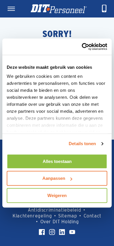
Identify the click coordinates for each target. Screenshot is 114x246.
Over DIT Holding (59, 221)
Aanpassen (53, 178)
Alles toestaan (57, 161)
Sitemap (67, 216)
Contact (92, 216)
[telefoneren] (104, 8)
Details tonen (82, 143)
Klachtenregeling (32, 216)
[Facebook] (42, 232)
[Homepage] (59, 8)
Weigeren (57, 195)
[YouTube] (72, 232)
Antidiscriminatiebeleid (54, 210)
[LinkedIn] (62, 232)
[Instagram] (52, 232)
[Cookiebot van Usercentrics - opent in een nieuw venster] (82, 46)
